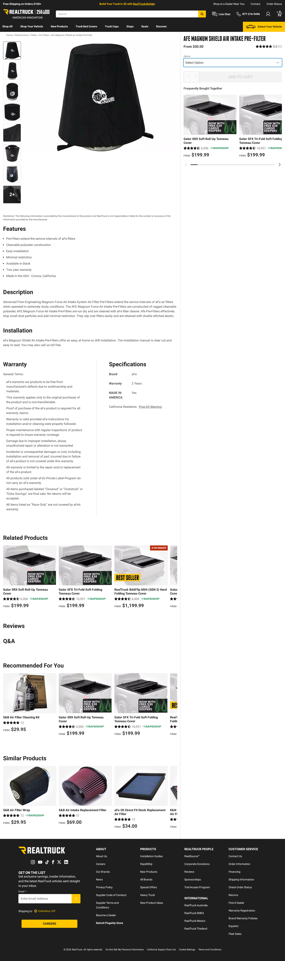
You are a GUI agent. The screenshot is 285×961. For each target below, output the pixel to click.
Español (233, 926)
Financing (234, 871)
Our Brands (103, 871)
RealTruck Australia (196, 905)
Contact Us (235, 856)
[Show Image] (12, 50)
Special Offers (148, 887)
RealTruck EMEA (194, 913)
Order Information (239, 864)
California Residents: (135, 407)
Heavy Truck (147, 895)
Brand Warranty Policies (243, 918)
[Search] (202, 13)
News (99, 879)
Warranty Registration (242, 910)
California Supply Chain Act (161, 949)
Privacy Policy (104, 887)
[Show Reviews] (269, 46)
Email (22, 891)
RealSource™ (192, 856)
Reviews (189, 871)
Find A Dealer (236, 902)
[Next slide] (279, 164)
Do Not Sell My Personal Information (125, 949)
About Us (101, 856)
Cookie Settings (187, 949)
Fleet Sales (235, 933)
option (187, 56)
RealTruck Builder (144, 3)
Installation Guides (151, 856)
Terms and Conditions (209, 949)
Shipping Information (241, 879)
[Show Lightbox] (99, 97)
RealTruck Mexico (194, 920)
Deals (144, 26)
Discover (161, 26)
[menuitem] (7, 27)
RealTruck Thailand (195, 928)
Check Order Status (240, 887)
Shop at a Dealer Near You (228, 3)
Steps (130, 26)
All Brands (146, 879)
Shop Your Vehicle (31, 26)
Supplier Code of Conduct (111, 895)
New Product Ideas (151, 902)
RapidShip (146, 864)
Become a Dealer (106, 915)
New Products (59, 26)
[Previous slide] (186, 164)
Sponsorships (192, 879)
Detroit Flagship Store (109, 923)
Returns (233, 895)
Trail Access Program (197, 887)
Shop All (7, 26)
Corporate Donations (197, 864)
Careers (100, 864)
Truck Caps (112, 26)
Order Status (274, 3)
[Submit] (76, 898)
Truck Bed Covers (86, 26)
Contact (255, 3)
